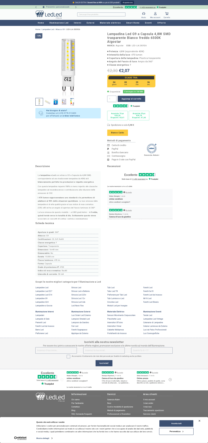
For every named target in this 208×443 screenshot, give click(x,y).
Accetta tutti (176, 423)
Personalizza (175, 431)
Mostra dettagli (42, 438)
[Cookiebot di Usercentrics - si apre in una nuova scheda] (20, 438)
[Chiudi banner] (199, 421)
